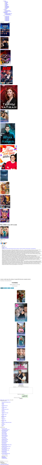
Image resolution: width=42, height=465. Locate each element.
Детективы (6, 4)
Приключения (7, 6)
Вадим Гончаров (28, 248)
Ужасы (6, 3)
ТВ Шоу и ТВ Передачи (8, 13)
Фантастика (7, 7)
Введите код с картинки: (21, 394)
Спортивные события (8, 14)
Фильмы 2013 (7, 20)
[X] (4, 243)
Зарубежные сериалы (8, 11)
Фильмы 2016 (7, 18)
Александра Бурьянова (5, 248)
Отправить (21, 398)
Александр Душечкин (22, 248)
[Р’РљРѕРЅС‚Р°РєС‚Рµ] (1, 243)
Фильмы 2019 (7, 16)
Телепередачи (5, 12)
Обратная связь (4, 457)
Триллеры (6, 2)
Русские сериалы (7, 10)
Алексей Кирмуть (33, 248)
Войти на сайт (2, 462)
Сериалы (5, 9)
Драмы (6, 5)
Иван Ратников (11, 248)
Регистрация (6, 464)
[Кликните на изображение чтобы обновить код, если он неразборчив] (25, 397)
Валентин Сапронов (16, 248)
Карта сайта (3, 456)
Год (4, 15)
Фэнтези (6, 8)
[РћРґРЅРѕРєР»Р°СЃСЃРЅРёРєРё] (2, 243)
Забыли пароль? (2, 464)
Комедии (6, 1)
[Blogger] (5, 243)
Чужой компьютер (4, 463)
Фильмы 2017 (7, 17)
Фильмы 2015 (7, 19)
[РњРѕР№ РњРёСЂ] (3, 243)
